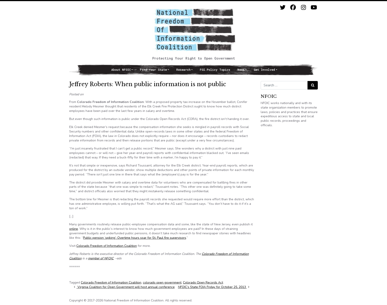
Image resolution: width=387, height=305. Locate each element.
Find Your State (153, 70)
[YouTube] (314, 7)
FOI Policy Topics (215, 70)
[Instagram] (303, 7)
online (73, 229)
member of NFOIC (101, 258)
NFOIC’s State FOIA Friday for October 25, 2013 (212, 287)
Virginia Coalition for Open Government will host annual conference (126, 287)
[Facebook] (293, 7)
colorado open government (162, 282)
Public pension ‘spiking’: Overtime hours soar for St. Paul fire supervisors (134, 238)
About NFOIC (121, 70)
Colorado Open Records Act (203, 282)
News (241, 70)
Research (183, 70)
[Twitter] (283, 7)
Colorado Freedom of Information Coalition (106, 246)
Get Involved (264, 70)
